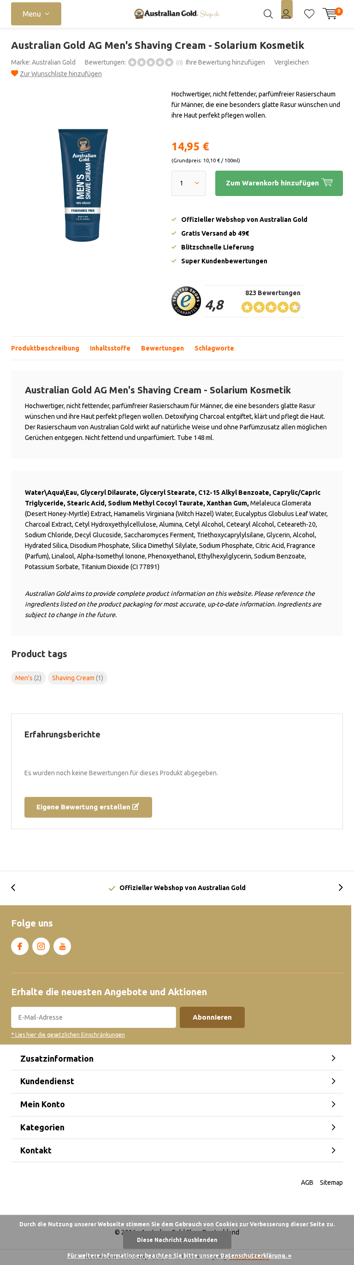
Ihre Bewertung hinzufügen (225, 62)
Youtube (62, 946)
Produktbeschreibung (45, 348)
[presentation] (18, 888)
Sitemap (331, 1182)
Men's (28, 678)
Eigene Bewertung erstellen (84, 807)
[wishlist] (309, 14)
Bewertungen (162, 348)
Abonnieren (212, 1017)
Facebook (20, 946)
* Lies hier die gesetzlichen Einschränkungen (68, 1035)
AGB (307, 1182)
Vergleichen (291, 62)
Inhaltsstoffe (110, 348)
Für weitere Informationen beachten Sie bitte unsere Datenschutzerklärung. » (179, 1256)
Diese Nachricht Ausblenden (177, 1240)
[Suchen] (268, 14)
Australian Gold (54, 62)
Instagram (41, 946)
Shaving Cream (77, 678)
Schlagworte (214, 348)
